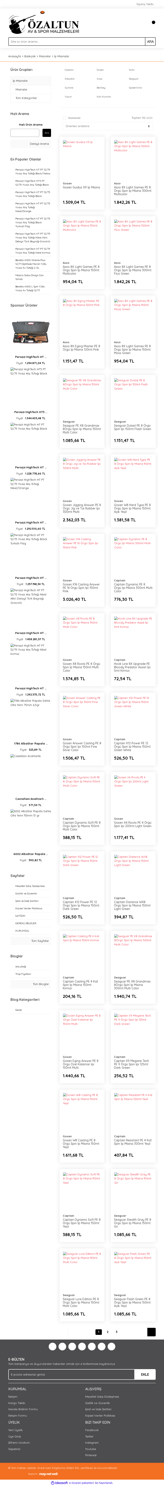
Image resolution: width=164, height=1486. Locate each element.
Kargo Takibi (16, 1403)
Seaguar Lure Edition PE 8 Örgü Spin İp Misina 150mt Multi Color (81, 1302)
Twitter (89, 1436)
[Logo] (43, 22)
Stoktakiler (74, 117)
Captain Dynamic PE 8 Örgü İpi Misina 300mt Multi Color (133, 587)
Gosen (67, 183)
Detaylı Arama (39, 143)
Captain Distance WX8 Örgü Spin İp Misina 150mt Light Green (132, 905)
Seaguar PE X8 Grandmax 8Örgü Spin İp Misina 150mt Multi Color (82, 429)
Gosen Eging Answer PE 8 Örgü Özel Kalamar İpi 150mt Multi (80, 1064)
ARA (150, 41)
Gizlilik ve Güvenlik (97, 1403)
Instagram (92, 1442)
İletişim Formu (17, 1415)
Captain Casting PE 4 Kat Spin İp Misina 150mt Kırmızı (80, 985)
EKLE (145, 1374)
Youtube (90, 1449)
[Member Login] (143, 22)
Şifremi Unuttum (19, 1442)
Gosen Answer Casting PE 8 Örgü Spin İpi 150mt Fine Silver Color (82, 746)
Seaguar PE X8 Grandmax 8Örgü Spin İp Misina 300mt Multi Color (132, 985)
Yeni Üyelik (15, 1430)
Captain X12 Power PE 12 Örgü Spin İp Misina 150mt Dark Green (81, 905)
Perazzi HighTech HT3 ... (30, 412)
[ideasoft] (59, 1483)
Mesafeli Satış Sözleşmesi (102, 1396)
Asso (117, 183)
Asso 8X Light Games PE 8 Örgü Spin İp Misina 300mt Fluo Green (132, 270)
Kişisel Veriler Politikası (100, 1415)
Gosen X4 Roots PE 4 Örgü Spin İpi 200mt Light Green (132, 824)
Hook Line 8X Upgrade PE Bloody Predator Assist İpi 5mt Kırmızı (132, 667)
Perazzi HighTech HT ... (31, 357)
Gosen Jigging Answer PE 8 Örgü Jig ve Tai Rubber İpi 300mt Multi (82, 508)
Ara (47, 132)
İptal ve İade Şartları (98, 1409)
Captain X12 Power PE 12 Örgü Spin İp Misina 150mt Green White (132, 746)
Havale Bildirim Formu (23, 1409)
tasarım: (33, 1473)
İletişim (12, 1396)
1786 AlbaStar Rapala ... (31, 743)
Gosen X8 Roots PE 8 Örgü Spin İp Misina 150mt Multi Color (81, 667)
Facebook (92, 1430)
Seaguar (69, 421)
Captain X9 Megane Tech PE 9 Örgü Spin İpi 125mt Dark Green (131, 1064)
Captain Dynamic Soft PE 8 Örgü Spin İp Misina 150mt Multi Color (82, 826)
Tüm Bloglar (40, 984)
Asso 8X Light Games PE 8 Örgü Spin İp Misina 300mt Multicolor (132, 190)
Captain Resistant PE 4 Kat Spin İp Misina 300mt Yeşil (133, 1142)
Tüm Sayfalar (40, 940)
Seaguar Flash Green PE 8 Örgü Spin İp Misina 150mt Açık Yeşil (132, 1302)
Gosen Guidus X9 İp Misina (81, 187)
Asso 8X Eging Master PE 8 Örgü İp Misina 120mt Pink (81, 347)
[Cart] (151, 22)
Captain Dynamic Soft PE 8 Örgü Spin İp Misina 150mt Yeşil (82, 1223)
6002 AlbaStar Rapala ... (30, 854)
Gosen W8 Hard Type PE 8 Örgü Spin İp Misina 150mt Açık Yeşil (132, 508)
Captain (119, 580)
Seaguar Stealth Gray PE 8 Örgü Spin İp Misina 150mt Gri (132, 1223)
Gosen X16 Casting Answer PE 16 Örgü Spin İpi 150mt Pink (81, 587)
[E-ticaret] (81, 1483)
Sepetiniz (14, 1449)
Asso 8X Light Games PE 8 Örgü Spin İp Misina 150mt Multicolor (81, 270)
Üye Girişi (14, 1436)
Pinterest (91, 1455)
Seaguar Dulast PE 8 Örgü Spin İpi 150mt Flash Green (132, 427)
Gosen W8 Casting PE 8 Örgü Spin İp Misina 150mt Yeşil (81, 1143)
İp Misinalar (61, 56)
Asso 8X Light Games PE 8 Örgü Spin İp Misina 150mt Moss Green (132, 349)
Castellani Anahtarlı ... (30, 798)
